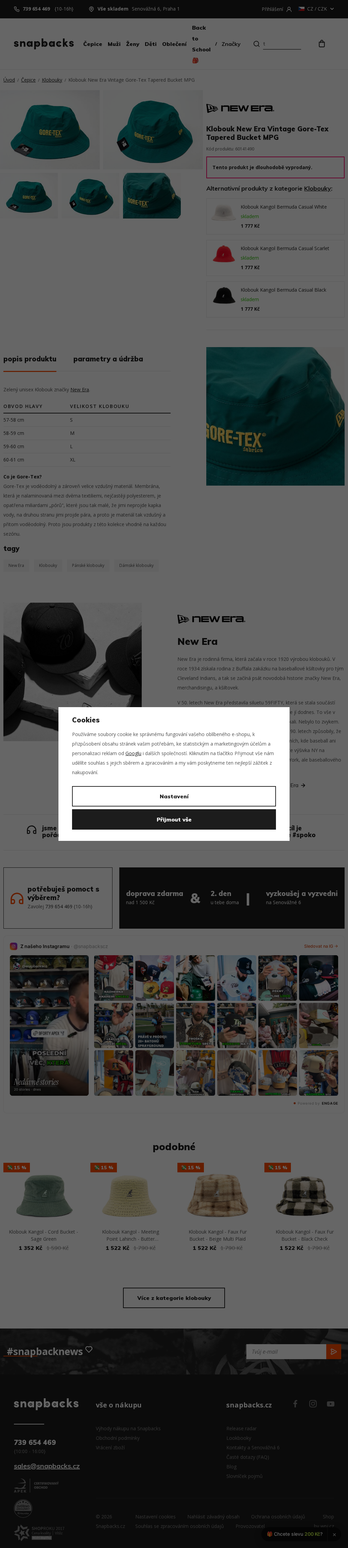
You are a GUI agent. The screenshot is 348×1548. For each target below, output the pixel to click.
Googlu (133, 753)
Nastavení (174, 796)
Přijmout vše (174, 819)
